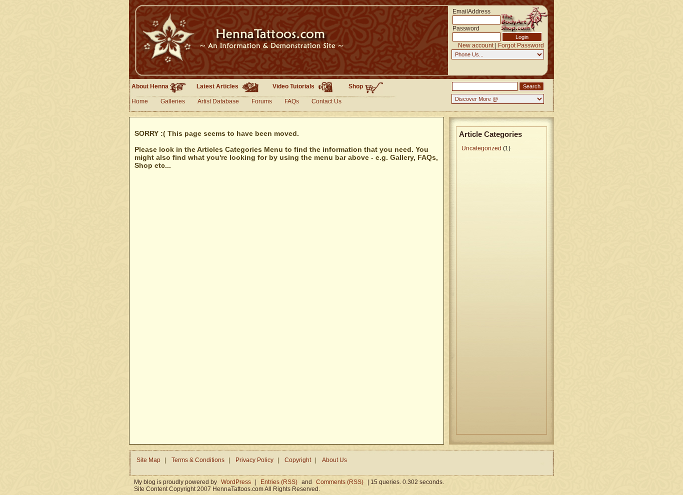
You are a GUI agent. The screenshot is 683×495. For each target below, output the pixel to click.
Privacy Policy (255, 460)
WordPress (236, 482)
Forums (262, 101)
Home (140, 101)
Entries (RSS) (279, 482)
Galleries (172, 101)
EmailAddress (467, 11)
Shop (356, 86)
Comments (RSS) (340, 482)
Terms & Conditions (198, 460)
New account (476, 45)
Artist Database (218, 101)
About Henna (151, 86)
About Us (334, 460)
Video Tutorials (294, 86)
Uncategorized (482, 148)
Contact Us (327, 101)
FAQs (291, 101)
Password (466, 28)
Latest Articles (218, 86)
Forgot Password (521, 45)
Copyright (297, 460)
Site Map (148, 460)
